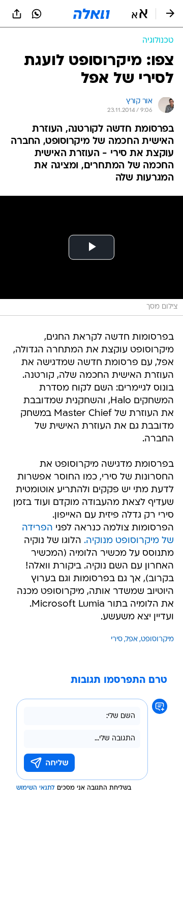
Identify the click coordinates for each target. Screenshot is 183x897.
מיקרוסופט (157, 639)
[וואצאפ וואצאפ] (37, 14)
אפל (132, 639)
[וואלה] (91, 14)
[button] (139, 13)
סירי (117, 639)
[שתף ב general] (16, 13)
